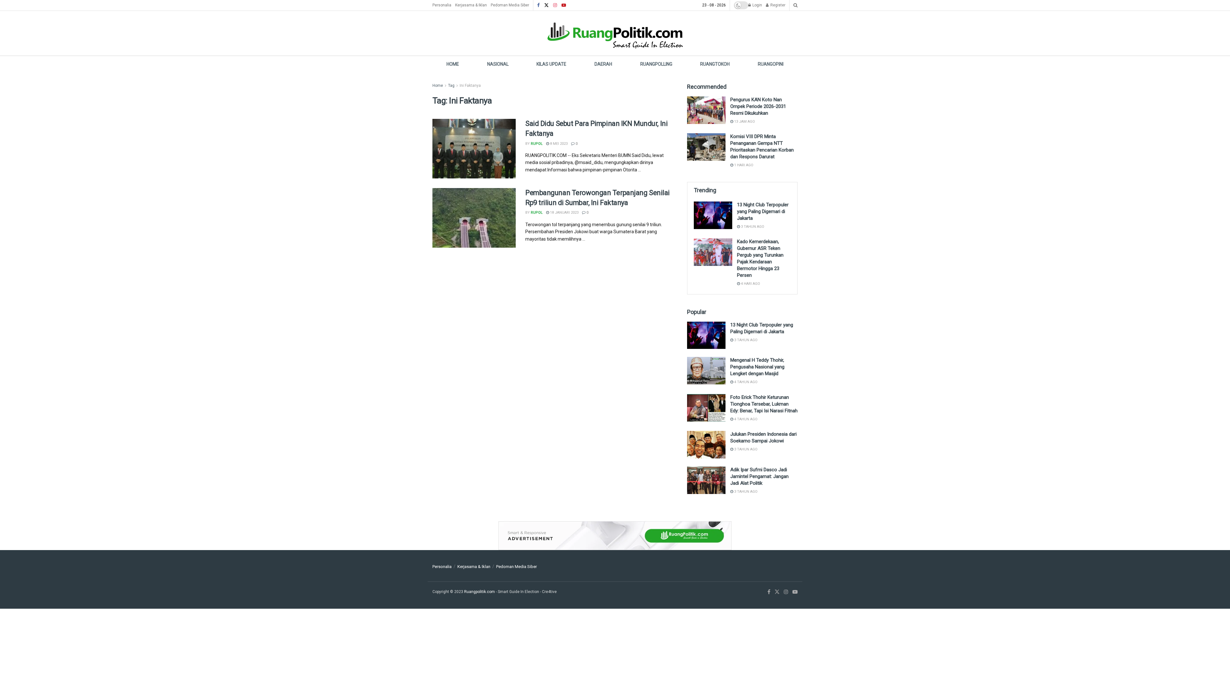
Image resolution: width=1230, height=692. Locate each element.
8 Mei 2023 (558, 144)
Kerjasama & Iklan (471, 5)
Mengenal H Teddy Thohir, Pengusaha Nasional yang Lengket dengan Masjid (757, 366)
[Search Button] (795, 5)
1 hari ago (743, 165)
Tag (451, 85)
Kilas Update (551, 64)
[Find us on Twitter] (546, 5)
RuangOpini (770, 64)
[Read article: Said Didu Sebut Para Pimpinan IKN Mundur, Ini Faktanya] (474, 148)
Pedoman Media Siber (510, 5)
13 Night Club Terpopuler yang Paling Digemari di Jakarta (763, 211)
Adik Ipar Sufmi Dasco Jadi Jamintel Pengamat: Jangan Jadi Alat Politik (759, 476)
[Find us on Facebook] (538, 5)
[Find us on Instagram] (555, 5)
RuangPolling (656, 64)
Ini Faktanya (470, 85)
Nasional (498, 64)
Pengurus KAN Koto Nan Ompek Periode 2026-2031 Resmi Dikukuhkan (758, 106)
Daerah (603, 64)
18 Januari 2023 (563, 212)
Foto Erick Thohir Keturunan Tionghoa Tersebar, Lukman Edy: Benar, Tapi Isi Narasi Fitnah (764, 404)
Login (756, 5)
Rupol (537, 144)
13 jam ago (744, 121)
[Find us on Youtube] (564, 5)
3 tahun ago (752, 227)
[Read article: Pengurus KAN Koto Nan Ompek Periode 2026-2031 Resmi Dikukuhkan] (706, 110)
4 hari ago (750, 284)
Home (453, 64)
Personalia (441, 5)
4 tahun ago (745, 382)
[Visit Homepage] (615, 33)
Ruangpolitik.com (480, 591)
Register (777, 5)
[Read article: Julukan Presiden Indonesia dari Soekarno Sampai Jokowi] (706, 444)
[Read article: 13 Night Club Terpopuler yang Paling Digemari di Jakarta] (713, 215)
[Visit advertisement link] (615, 535)
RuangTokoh (715, 64)
